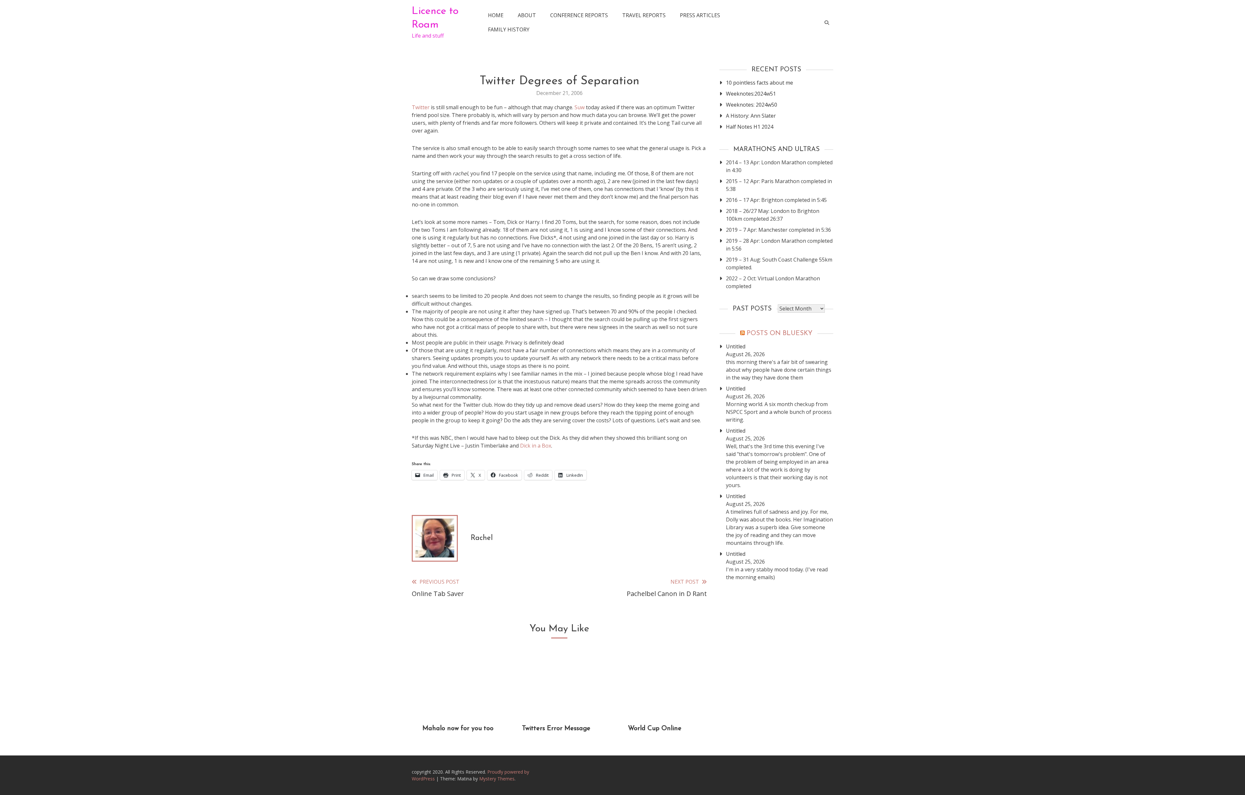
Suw (580, 107)
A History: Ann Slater (751, 115)
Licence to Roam (435, 18)
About (527, 15)
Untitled (735, 346)
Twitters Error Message (556, 728)
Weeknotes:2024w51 (751, 93)
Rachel (482, 538)
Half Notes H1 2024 (749, 126)
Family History (508, 29)
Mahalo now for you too (457, 728)
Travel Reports (644, 15)
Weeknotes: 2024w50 (751, 104)
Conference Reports (579, 15)
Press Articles (700, 15)
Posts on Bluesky (779, 333)
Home (496, 15)
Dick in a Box (535, 445)
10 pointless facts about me (759, 82)
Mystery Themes (497, 779)
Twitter (421, 107)
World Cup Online (655, 728)
